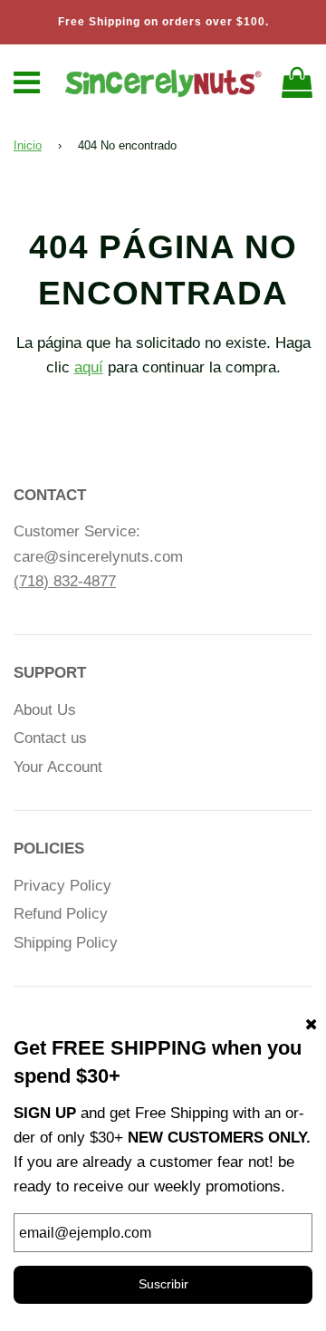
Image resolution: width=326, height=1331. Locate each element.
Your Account (58, 767)
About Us (45, 710)
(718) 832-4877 (65, 581)
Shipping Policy (66, 942)
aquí (88, 367)
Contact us (50, 738)
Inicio (28, 145)
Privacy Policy (62, 885)
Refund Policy (61, 913)
